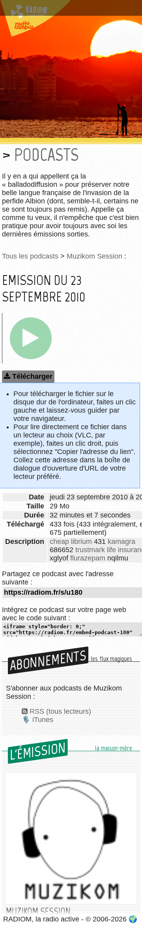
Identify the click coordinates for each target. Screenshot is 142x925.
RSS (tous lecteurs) (60, 711)
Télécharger (32, 376)
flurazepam (87, 558)
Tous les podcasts (30, 256)
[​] (31, 338)
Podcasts (46, 154)
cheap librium (71, 541)
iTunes (42, 720)
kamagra (121, 541)
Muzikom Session (94, 256)
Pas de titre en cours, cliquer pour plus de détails (67, 9)
